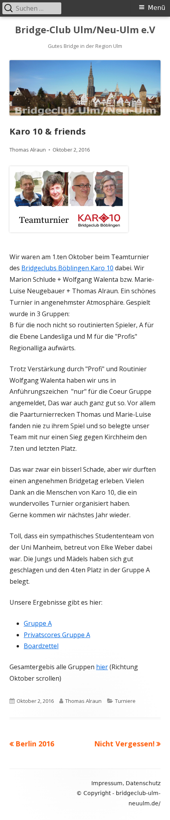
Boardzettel (41, 646)
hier (102, 666)
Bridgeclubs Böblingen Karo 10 (67, 268)
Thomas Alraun (27, 149)
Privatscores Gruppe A (57, 634)
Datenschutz (143, 783)
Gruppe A (38, 623)
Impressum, (107, 783)
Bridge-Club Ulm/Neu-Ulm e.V (85, 30)
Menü (156, 7)
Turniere (125, 700)
